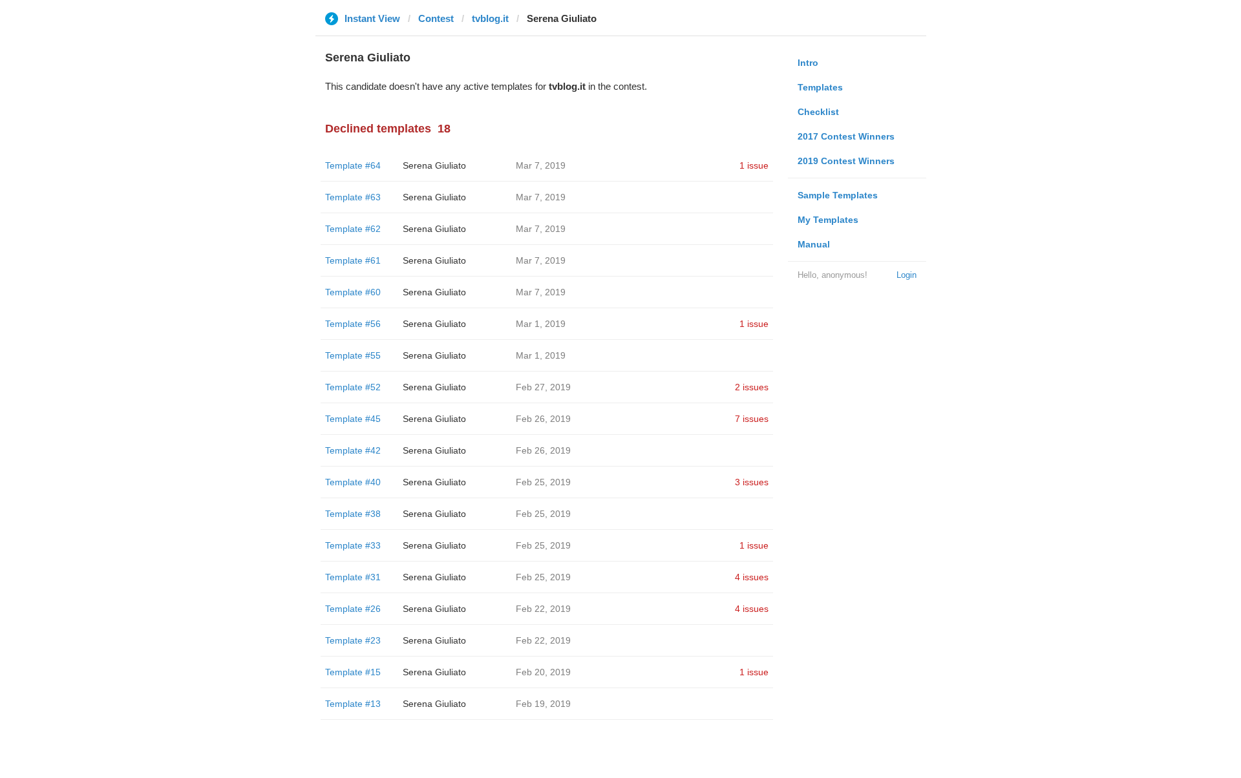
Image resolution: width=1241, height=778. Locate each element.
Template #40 (353, 482)
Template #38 (353, 514)
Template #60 (353, 292)
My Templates (828, 220)
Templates (820, 87)
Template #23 (353, 640)
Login (906, 275)
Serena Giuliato (434, 165)
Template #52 (353, 387)
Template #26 (353, 609)
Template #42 (353, 450)
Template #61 (353, 260)
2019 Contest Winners (846, 161)
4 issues (752, 577)
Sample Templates (838, 195)
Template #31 (353, 577)
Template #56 (353, 324)
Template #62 (353, 229)
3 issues (752, 482)
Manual (814, 244)
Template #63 (353, 197)
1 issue (754, 165)
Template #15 (353, 672)
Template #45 (353, 419)
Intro (808, 63)
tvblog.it (490, 18)
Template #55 (353, 355)
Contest (436, 18)
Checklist (818, 112)
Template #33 (353, 545)
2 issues (752, 387)
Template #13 (353, 704)
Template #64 (353, 165)
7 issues (752, 419)
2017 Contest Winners (846, 136)
